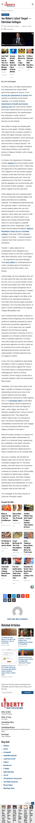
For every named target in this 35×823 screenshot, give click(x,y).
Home (4, 10)
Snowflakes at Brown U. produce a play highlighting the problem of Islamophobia (25, 641)
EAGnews (6, 745)
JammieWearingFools (10, 755)
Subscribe (27, 692)
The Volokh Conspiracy (10, 781)
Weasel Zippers (8, 785)
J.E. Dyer (4, 719)
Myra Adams (5, 729)
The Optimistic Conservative (12, 778)
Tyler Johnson (6, 736)
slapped (11, 163)
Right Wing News (8, 772)
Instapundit (7, 752)
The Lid (5, 775)
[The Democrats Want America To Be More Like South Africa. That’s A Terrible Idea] (9, 632)
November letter (15, 401)
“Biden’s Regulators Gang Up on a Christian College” (17, 231)
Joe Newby (21, 729)
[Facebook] (5, 596)
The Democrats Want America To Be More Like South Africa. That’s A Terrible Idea (8, 640)
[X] (9, 596)
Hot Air (5, 749)
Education (10, 10)
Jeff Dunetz (13, 729)
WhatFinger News (9, 788)
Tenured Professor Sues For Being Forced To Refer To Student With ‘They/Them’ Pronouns (25, 660)
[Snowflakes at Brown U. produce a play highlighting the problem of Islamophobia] (26, 632)
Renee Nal (5, 724)
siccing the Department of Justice (14, 95)
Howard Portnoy (6, 714)
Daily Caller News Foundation (11, 26)
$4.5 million (10, 262)
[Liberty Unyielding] (10, 4)
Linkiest (6, 762)
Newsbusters (7, 765)
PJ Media (6, 768)
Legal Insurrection (9, 759)
